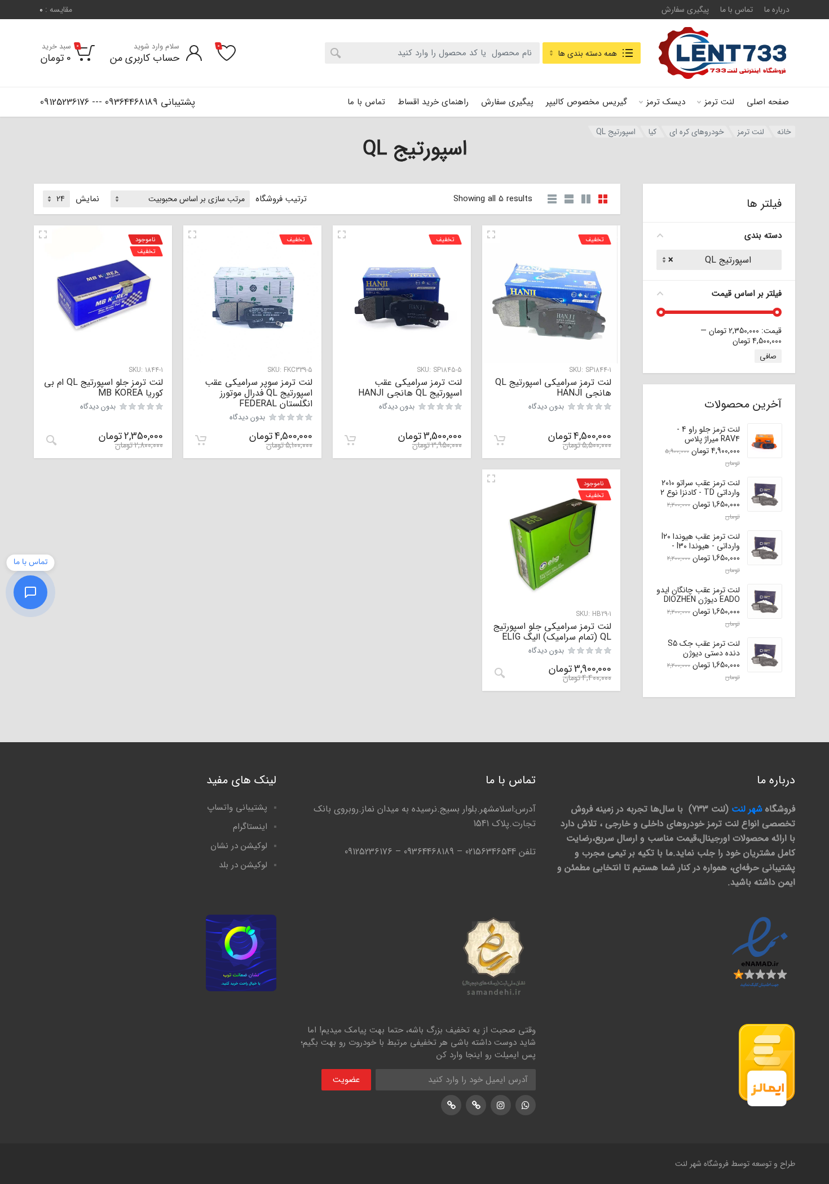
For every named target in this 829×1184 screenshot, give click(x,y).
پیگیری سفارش (685, 9)
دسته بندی (763, 235)
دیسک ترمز (665, 102)
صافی (768, 356)
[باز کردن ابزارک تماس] (30, 592)
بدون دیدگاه (546, 407)
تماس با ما (736, 9)
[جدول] (552, 198)
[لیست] (569, 198)
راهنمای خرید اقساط (433, 102)
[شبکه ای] (602, 198)
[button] (500, 440)
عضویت (346, 1080)
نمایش (87, 199)
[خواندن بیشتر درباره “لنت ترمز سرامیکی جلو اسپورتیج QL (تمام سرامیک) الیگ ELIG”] (500, 673)
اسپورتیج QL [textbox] (722, 260)
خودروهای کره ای (696, 132)
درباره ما (777, 9)
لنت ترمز (719, 102)
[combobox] (432, 53)
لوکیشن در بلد (243, 865)
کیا (652, 132)
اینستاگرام (250, 826)
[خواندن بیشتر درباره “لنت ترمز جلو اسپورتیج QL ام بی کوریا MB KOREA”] (51, 440)
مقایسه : (55, 9)
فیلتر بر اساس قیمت (747, 293)
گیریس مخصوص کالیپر (586, 102)
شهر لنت (746, 809)
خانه (784, 132)
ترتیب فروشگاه (281, 199)
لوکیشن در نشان (238, 846)
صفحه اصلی (768, 102)
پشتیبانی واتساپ (237, 807)
